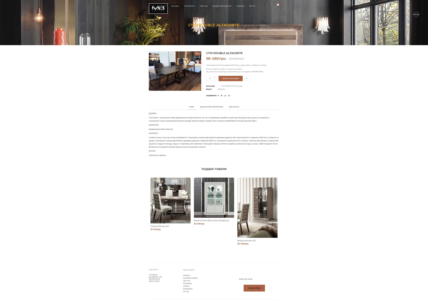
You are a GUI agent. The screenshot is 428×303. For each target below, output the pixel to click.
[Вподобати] (246, 78)
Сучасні (240, 86)
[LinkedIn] (225, 96)
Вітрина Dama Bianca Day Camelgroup (211, 221)
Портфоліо (187, 283)
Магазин (186, 275)
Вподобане (187, 289)
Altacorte (221, 89)
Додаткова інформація (211, 107)
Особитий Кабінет (190, 278)
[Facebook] (218, 96)
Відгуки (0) (234, 107)
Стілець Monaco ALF (159, 226)
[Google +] (229, 96)
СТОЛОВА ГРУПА (228, 86)
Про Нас (186, 281)
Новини (186, 286)
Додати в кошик (230, 78)
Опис (191, 107)
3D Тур (186, 291)
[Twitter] (222, 96)
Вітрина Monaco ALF (246, 241)
